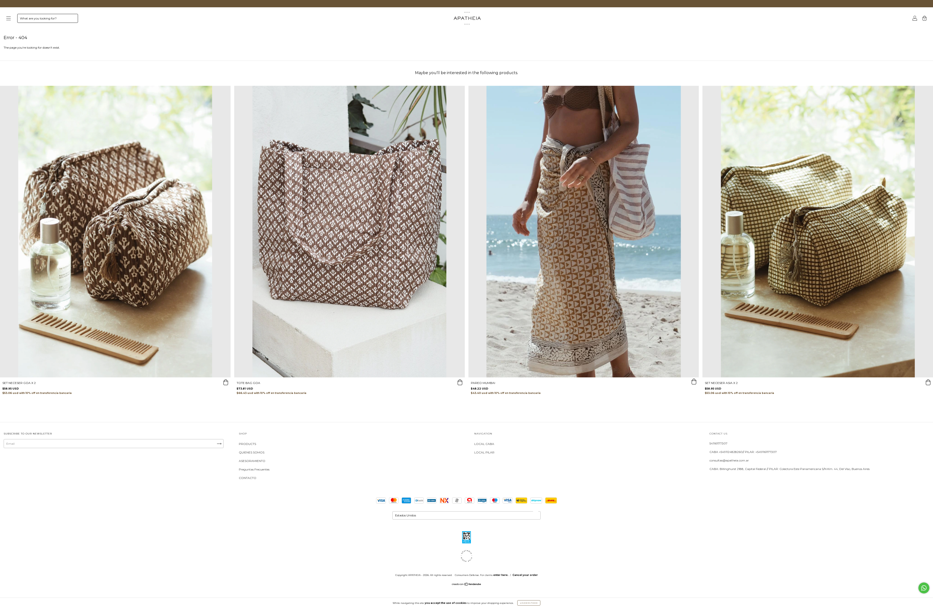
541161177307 (718, 443)
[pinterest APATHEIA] (54, 462)
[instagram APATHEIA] (9, 462)
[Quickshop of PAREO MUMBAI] (694, 382)
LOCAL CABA (484, 444)
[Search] (72, 19)
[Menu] (8, 19)
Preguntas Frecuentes (254, 469)
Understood (529, 603)
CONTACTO (247, 478)
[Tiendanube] (466, 585)
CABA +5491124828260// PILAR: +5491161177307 (743, 452)
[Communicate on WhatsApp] (923, 587)
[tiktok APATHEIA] (39, 462)
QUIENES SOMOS (251, 452)
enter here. (500, 575)
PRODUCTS (247, 444)
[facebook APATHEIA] (24, 462)
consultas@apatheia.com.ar (729, 460)
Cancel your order (525, 575)
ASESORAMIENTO (252, 461)
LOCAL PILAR (484, 452)
